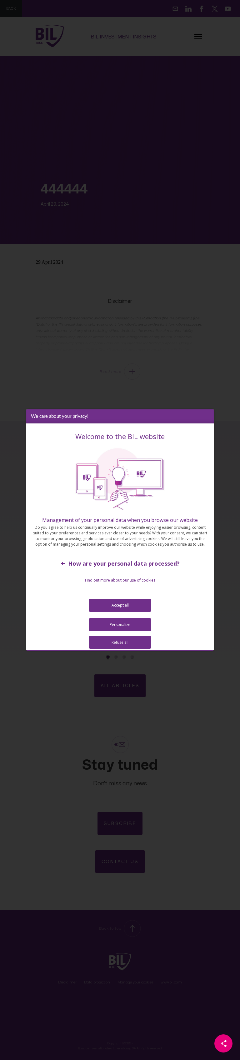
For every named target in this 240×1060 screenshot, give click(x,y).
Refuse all (120, 642)
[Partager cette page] (223, 1043)
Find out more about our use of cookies (120, 580)
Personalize (120, 624)
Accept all (120, 605)
